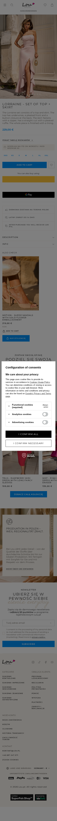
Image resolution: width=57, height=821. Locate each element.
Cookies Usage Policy (40, 382)
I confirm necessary (28, 443)
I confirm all (28, 434)
